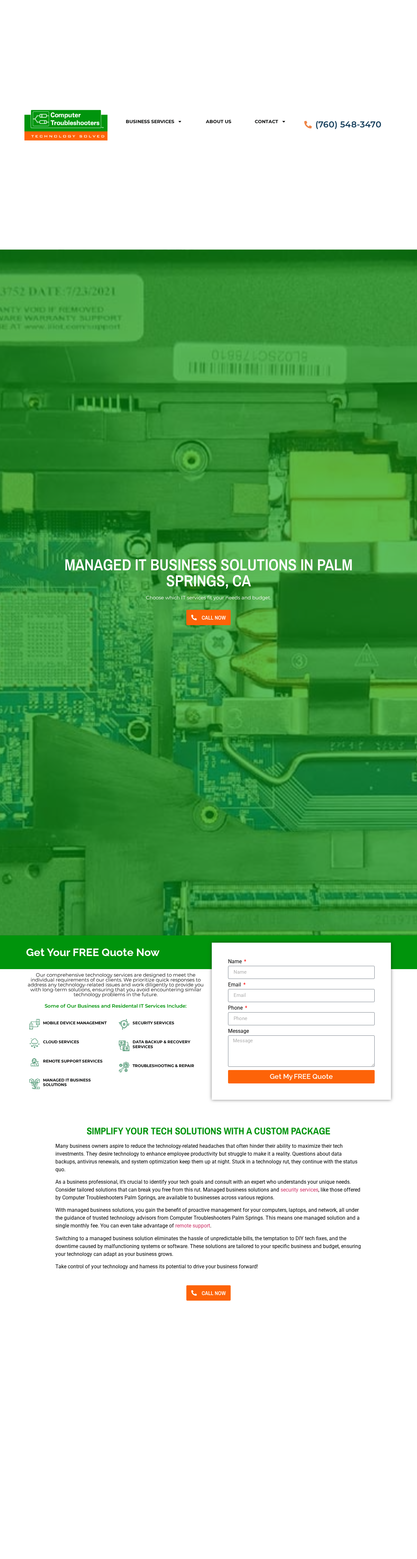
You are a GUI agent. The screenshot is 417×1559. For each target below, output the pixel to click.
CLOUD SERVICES (61, 1041)
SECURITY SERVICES (153, 1022)
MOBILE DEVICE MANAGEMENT (75, 1022)
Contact (266, 121)
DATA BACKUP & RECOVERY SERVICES (161, 1044)
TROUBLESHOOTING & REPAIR (163, 1065)
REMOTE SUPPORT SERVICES (73, 1061)
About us (218, 121)
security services (299, 1190)
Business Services (150, 121)
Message (238, 1031)
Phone (236, 1008)
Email (235, 985)
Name (235, 962)
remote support (192, 1226)
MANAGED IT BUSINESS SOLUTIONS (67, 1082)
